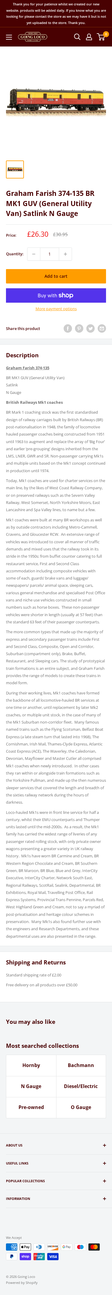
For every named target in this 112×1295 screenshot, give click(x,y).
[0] (101, 36)
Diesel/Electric (81, 1086)
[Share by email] (102, 328)
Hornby (31, 1065)
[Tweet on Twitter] (90, 328)
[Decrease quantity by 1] (33, 254)
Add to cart (56, 276)
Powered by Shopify (22, 1282)
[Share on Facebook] (68, 328)
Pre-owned (31, 1107)
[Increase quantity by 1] (65, 254)
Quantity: (15, 253)
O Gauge (81, 1107)
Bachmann (81, 1065)
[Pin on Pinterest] (79, 328)
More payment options (56, 308)
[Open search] (77, 37)
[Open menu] (9, 37)
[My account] (89, 37)
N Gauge (31, 1086)
